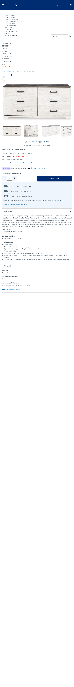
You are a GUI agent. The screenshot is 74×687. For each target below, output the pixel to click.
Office (4, 51)
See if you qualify (39, 169)
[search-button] (66, 36)
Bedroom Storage (28, 72)
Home (3, 72)
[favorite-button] (4, 78)
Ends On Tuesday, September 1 (12, 159)
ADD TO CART (55, 179)
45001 (62, 200)
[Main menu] (3, 4)
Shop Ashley (7, 67)
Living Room (7, 43)
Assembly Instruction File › (11, 289)
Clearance (6, 61)
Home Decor (7, 56)
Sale (3, 64)
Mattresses (6, 54)
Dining (4, 48)
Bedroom (5, 46)
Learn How (30, 163)
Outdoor (5, 59)
